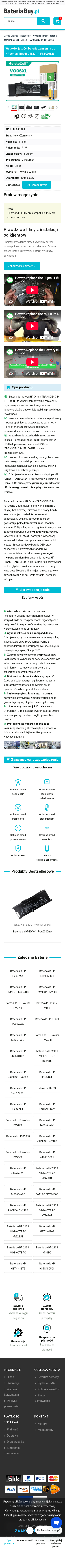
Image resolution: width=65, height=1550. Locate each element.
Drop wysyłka (15, 1441)
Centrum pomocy (48, 1377)
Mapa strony (45, 1430)
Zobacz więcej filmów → (22, 265)
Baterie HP (25, 36)
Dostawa (12, 1435)
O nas (10, 1377)
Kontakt (42, 1423)
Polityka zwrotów (48, 1389)
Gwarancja (13, 1383)
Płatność (12, 1429)
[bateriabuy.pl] (21, 11)
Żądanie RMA (46, 1383)
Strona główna (11, 36)
